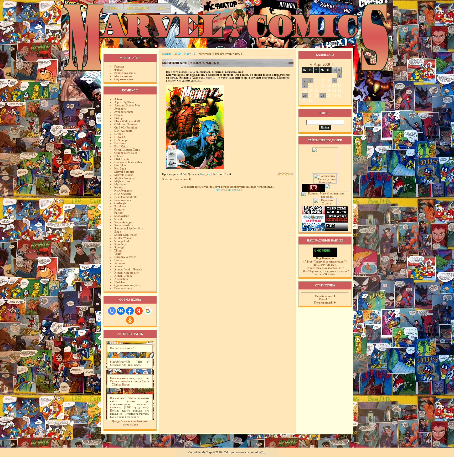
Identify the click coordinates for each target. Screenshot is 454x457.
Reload (118, 212)
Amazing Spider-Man (127, 105)
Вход (161, 8)
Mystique (120, 184)
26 (322, 95)
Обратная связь (123, 79)
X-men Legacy (123, 275)
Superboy (120, 244)
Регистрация (137, 8)
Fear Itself (120, 143)
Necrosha (120, 187)
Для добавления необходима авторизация (130, 423)
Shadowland (121, 215)
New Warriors (122, 200)
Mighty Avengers (124, 177)
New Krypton (122, 193)
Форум (118, 69)
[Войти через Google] (148, 311)
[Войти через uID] (112, 311)
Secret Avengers (123, 222)
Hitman (118, 155)
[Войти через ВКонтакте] (121, 311)
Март (187, 53)
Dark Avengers (123, 130)
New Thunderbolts (125, 196)
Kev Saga (120, 168)
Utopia (118, 259)
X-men (118, 266)
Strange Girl (121, 241)
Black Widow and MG (127, 121)
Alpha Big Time (124, 102)
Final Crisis (121, 146)
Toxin (117, 253)
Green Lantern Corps (127, 149)
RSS (347, 44)
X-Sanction (121, 278)
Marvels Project (123, 174)
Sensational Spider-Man (128, 228)
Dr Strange (120, 140)
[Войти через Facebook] (130, 311)
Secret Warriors (123, 225)
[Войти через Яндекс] (139, 311)
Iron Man (120, 165)
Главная (113, 8)
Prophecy (120, 206)
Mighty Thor (122, 181)
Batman (118, 114)
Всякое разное (123, 288)
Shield (118, 218)
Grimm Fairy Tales (125, 152)
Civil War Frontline (125, 127)
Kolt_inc (205, 174)
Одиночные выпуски (127, 285)
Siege (117, 231)
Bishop (118, 118)
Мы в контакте (123, 76)
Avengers (120, 108)
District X (120, 136)
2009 (177, 53)
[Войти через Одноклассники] (130, 320)
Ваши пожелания (125, 72)
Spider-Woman (123, 237)
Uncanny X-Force (125, 256)
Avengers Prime (123, 111)
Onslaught (120, 203)
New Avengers (123, 190)
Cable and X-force (125, 124)
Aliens (118, 99)
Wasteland (120, 282)
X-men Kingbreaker (126, 272)
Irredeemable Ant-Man (128, 162)
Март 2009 (321, 64)
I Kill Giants (121, 159)
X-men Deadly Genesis (128, 269)
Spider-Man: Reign (125, 234)
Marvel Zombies (124, 171)
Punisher (119, 209)
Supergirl (120, 247)
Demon (118, 133)
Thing (118, 250)
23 (304, 95)
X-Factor (119, 263)
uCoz (262, 452)
